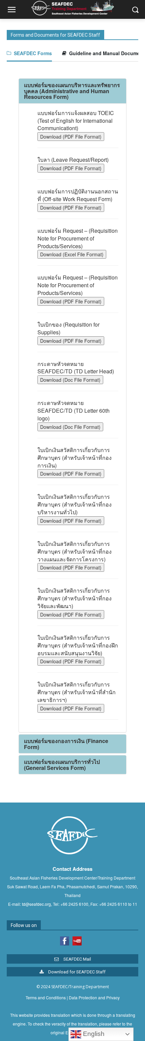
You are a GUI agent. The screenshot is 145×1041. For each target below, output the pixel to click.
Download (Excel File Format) (72, 254)
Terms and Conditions (46, 997)
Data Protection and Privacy (94, 997)
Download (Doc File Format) (70, 379)
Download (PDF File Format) (71, 136)
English (93, 1033)
